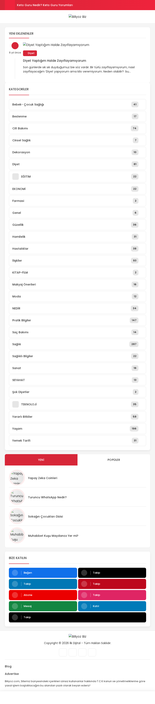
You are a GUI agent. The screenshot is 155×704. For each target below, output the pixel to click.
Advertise (12, 674)
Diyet (31, 53)
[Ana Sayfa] (97, 697)
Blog (8, 666)
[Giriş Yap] (58, 697)
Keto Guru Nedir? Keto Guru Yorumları (45, 5)
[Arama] (148, 16)
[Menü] (6, 16)
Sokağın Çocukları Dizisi (45, 516)
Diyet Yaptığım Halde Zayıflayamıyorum (54, 61)
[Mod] (135, 697)
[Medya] (63, 652)
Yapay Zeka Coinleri (42, 478)
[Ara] (19, 697)
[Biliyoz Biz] (77, 16)
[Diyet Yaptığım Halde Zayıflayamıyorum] (84, 44)
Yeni (41, 460)
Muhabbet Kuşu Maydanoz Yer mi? (53, 536)
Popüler (114, 460)
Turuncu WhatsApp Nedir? (47, 497)
